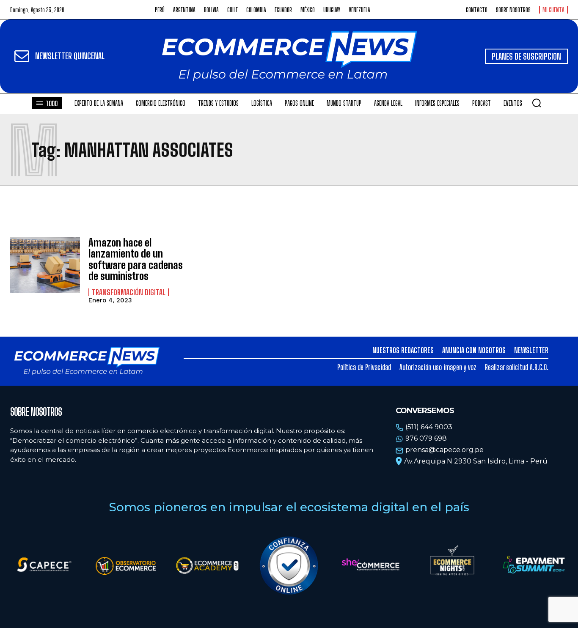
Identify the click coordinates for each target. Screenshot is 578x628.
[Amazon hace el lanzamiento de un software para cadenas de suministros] (45, 265)
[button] (536, 103)
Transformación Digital (128, 292)
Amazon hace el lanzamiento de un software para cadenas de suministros (135, 259)
